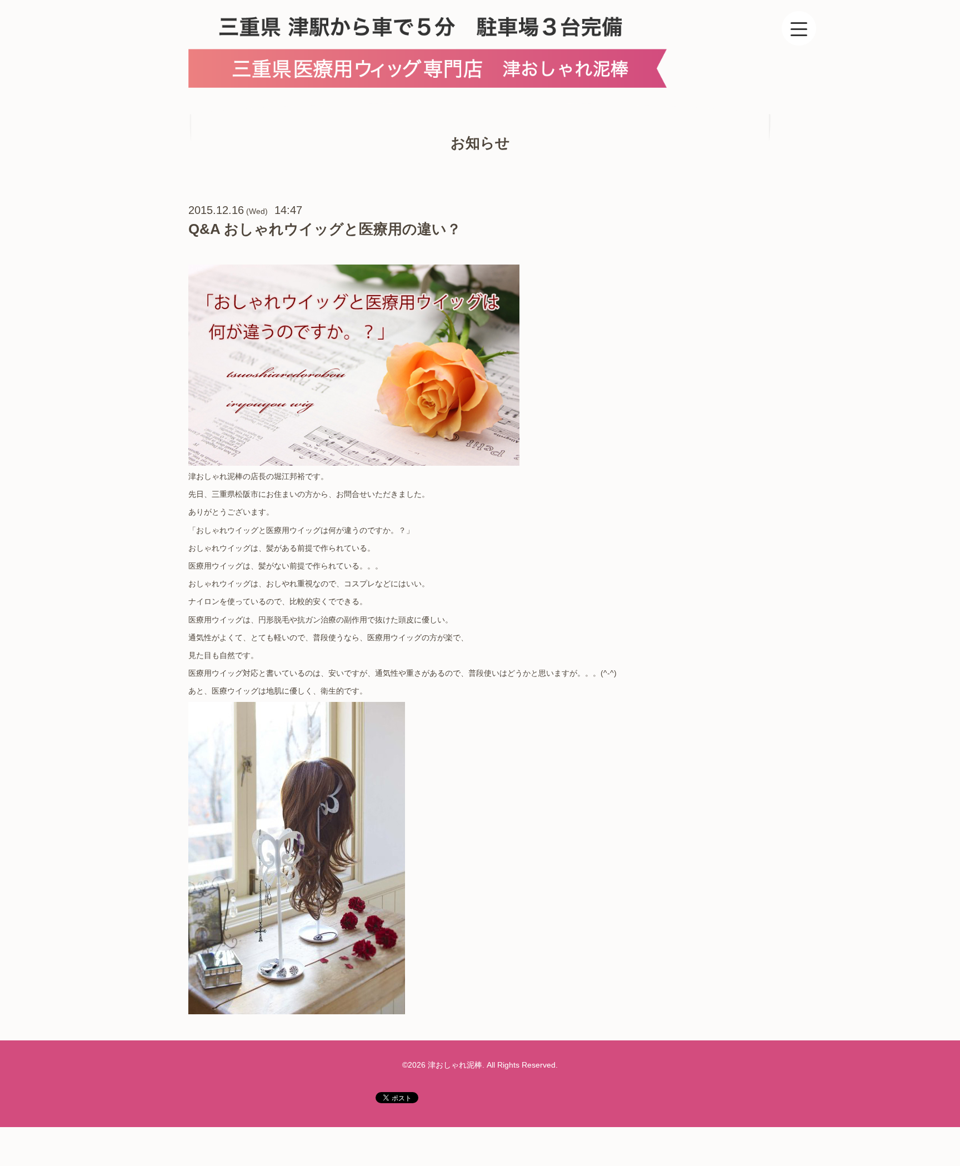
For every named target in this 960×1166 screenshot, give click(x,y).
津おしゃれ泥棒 (455, 1064)
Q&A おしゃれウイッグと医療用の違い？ (324, 229)
